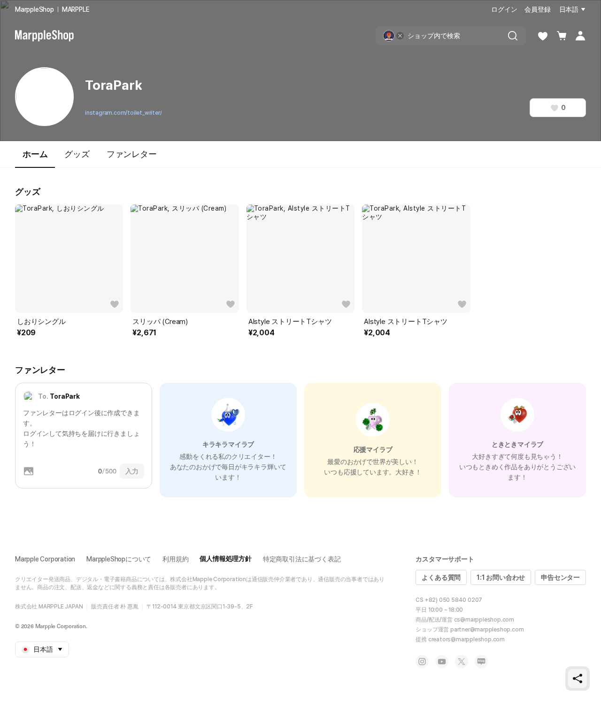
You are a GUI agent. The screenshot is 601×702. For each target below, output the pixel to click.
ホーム (35, 154)
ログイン (504, 9)
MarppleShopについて (118, 559)
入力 (132, 471)
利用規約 (175, 559)
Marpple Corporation (45, 559)
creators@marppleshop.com (466, 639)
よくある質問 (441, 577)
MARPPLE (76, 9)
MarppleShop (34, 9)
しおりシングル (41, 321)
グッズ (76, 154)
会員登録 (537, 9)
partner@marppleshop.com (487, 629)
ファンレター (132, 154)
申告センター (560, 577)
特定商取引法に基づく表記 (302, 559)
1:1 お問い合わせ (501, 577)
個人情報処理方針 (225, 558)
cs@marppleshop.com (484, 619)
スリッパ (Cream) (160, 321)
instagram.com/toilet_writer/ (123, 113)
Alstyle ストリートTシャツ (290, 321)
